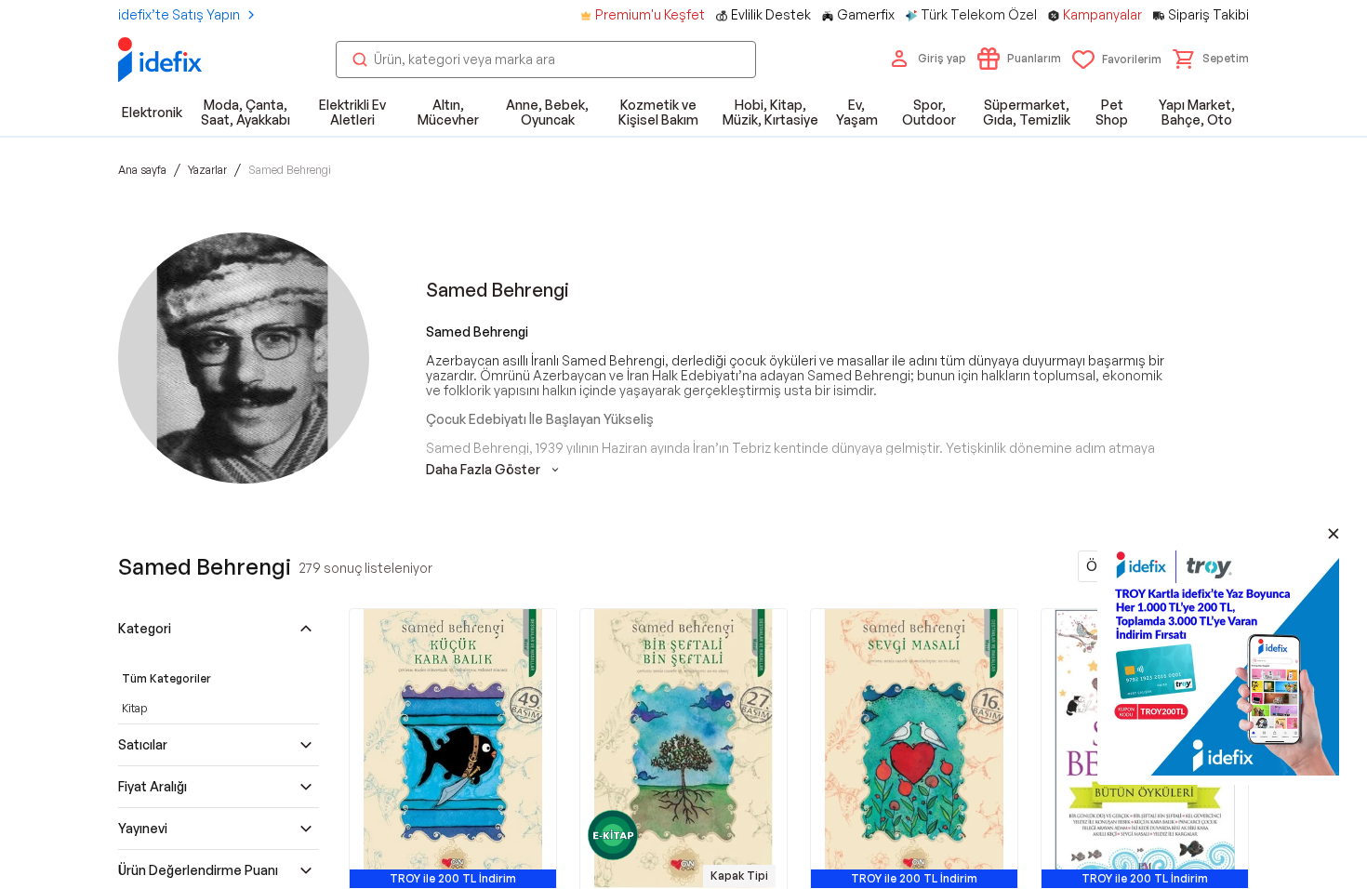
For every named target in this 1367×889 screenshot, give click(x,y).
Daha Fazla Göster (483, 469)
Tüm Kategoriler (166, 678)
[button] (1211, 58)
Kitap (134, 708)
